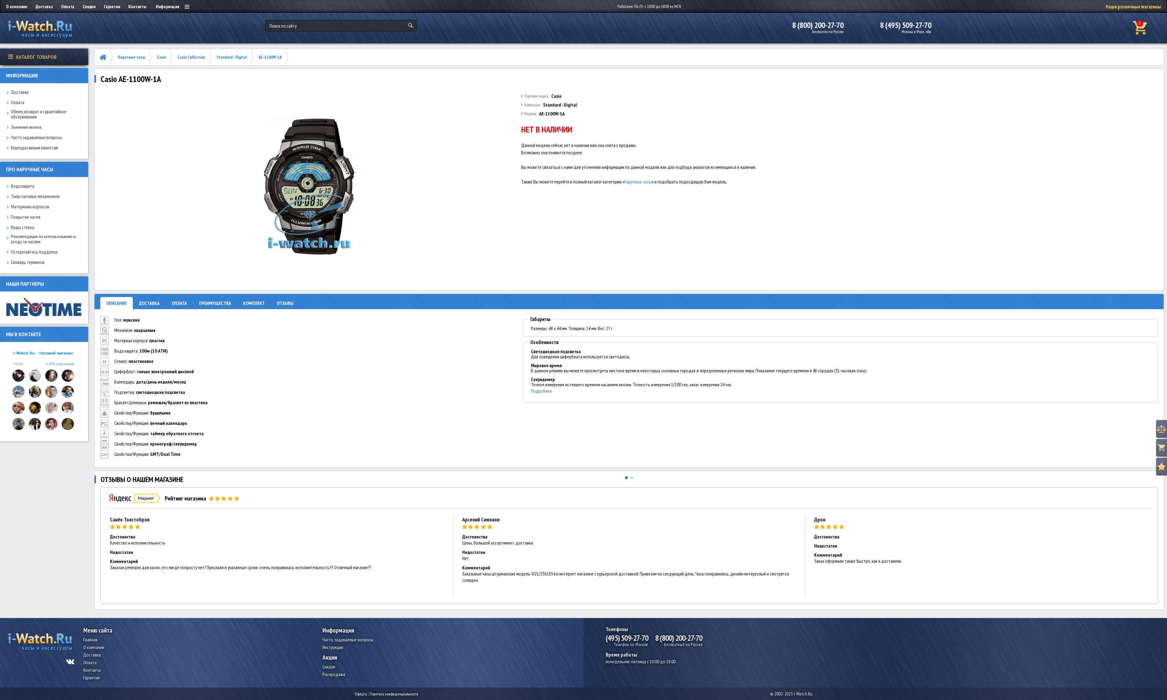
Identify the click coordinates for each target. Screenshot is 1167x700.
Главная (90, 640)
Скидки (89, 6)
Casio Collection (191, 57)
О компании (16, 6)
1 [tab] (626, 477)
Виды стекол (22, 227)
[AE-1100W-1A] (309, 186)
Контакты (137, 6)
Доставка (44, 6)
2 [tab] (631, 477)
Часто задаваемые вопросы (36, 137)
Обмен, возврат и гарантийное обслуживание (38, 114)
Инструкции (332, 647)
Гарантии (112, 6)
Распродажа (333, 674)
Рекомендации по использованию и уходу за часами (43, 239)
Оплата (67, 6)
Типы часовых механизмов (35, 196)
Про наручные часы (29, 169)
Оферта (361, 694)
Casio (161, 57)
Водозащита (22, 186)
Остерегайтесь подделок (34, 251)
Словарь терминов (27, 262)
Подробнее (541, 391)
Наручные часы (131, 57)
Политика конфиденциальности (394, 694)
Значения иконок (26, 127)
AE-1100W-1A (270, 57)
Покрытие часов (25, 217)
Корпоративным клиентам (34, 147)
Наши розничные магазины (1133, 6)
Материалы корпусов (30, 206)
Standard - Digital (232, 57)
